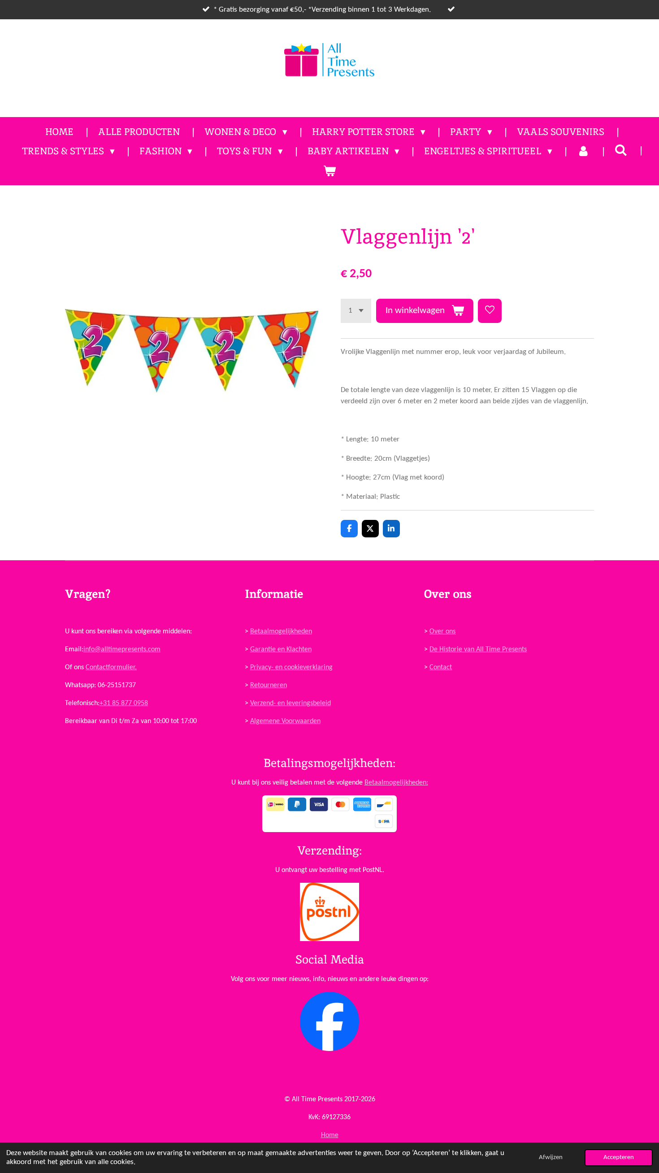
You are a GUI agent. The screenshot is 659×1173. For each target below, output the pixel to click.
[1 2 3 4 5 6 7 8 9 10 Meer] (356, 311)
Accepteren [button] (618, 1157)
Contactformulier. (111, 667)
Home (329, 1135)
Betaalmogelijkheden (281, 631)
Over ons (442, 631)
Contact (440, 667)
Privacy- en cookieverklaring (291, 667)
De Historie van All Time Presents (478, 649)
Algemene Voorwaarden (285, 721)
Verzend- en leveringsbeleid (290, 703)
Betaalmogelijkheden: (396, 782)
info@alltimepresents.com (121, 649)
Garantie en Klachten (281, 649)
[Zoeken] (621, 150)
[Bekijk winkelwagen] (329, 171)
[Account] (583, 151)
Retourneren (268, 685)
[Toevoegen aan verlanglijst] (490, 311)
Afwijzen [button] (551, 1157)
